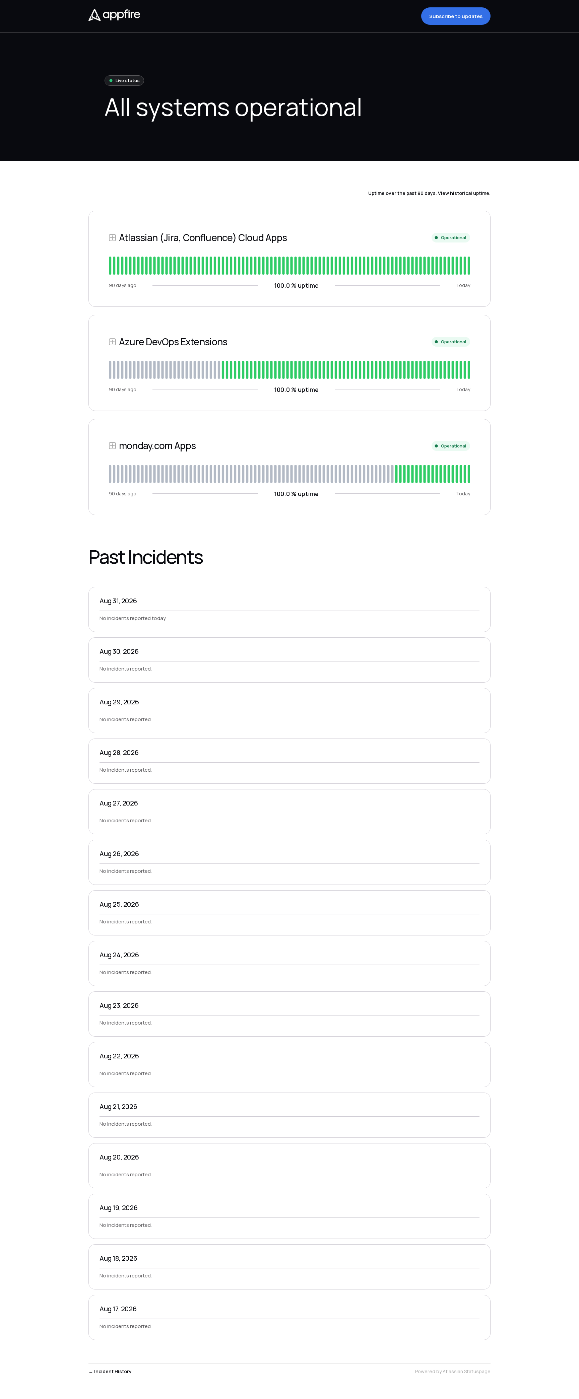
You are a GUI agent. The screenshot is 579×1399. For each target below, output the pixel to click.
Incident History (110, 1371)
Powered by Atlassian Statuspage (453, 1371)
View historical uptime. (464, 193)
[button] (456, 16)
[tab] (110, 266)
